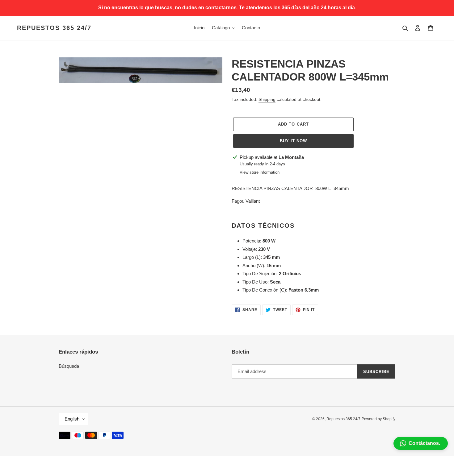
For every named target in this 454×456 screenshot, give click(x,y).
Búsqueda (69, 366)
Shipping (267, 99)
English (72, 418)
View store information (260, 172)
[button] (420, 443)
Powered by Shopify (378, 419)
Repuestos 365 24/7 (54, 27)
